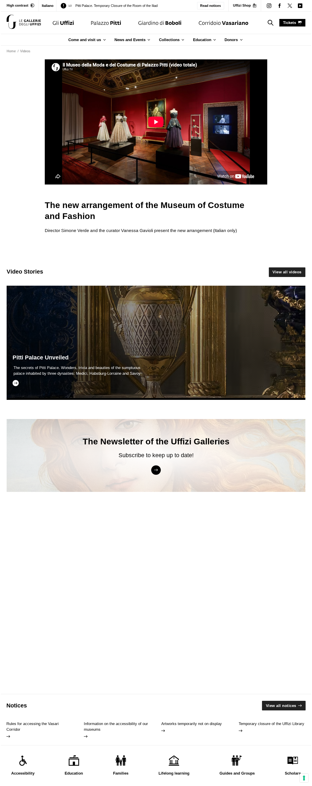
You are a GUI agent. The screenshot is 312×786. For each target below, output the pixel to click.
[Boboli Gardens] (159, 23)
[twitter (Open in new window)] (290, 5)
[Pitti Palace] (106, 23)
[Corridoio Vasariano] (223, 23)
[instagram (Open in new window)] (269, 5)
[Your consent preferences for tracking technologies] (304, 778)
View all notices (281, 706)
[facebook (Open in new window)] (279, 5)
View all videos (286, 272)
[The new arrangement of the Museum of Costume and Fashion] (24, 23)
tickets (289, 23)
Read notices (210, 6)
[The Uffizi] (63, 23)
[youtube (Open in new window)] (300, 5)
